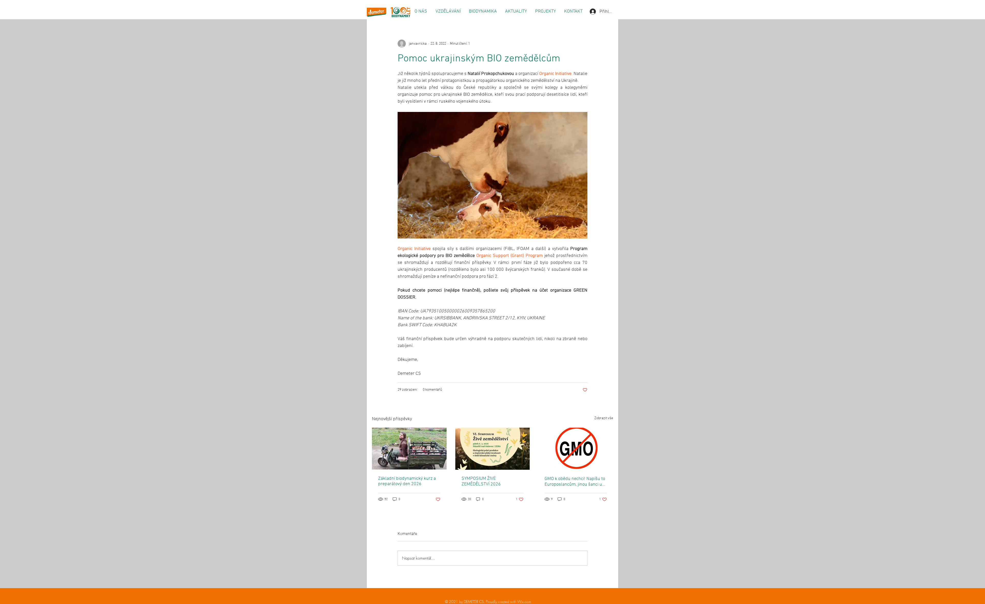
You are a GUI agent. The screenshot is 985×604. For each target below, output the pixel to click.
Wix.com (524, 601)
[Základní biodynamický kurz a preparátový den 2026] (409, 448)
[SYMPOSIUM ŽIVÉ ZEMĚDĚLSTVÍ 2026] (492, 449)
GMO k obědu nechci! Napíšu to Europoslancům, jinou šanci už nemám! (575, 481)
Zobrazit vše (603, 418)
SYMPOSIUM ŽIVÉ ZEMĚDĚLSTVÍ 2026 (481, 481)
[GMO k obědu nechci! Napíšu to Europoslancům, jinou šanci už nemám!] (575, 448)
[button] (420, 11)
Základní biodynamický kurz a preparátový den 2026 (407, 481)
